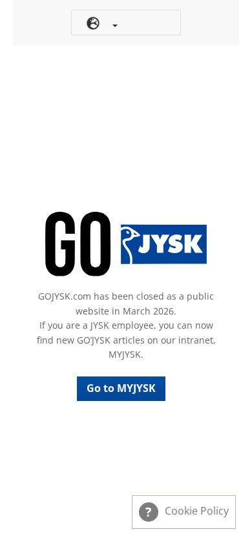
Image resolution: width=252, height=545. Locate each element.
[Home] (126, 244)
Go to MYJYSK (121, 388)
